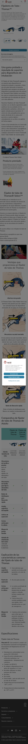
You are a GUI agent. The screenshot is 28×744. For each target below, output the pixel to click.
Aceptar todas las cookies (14, 377)
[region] (14, 371)
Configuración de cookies (14, 381)
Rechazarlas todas (14, 374)
